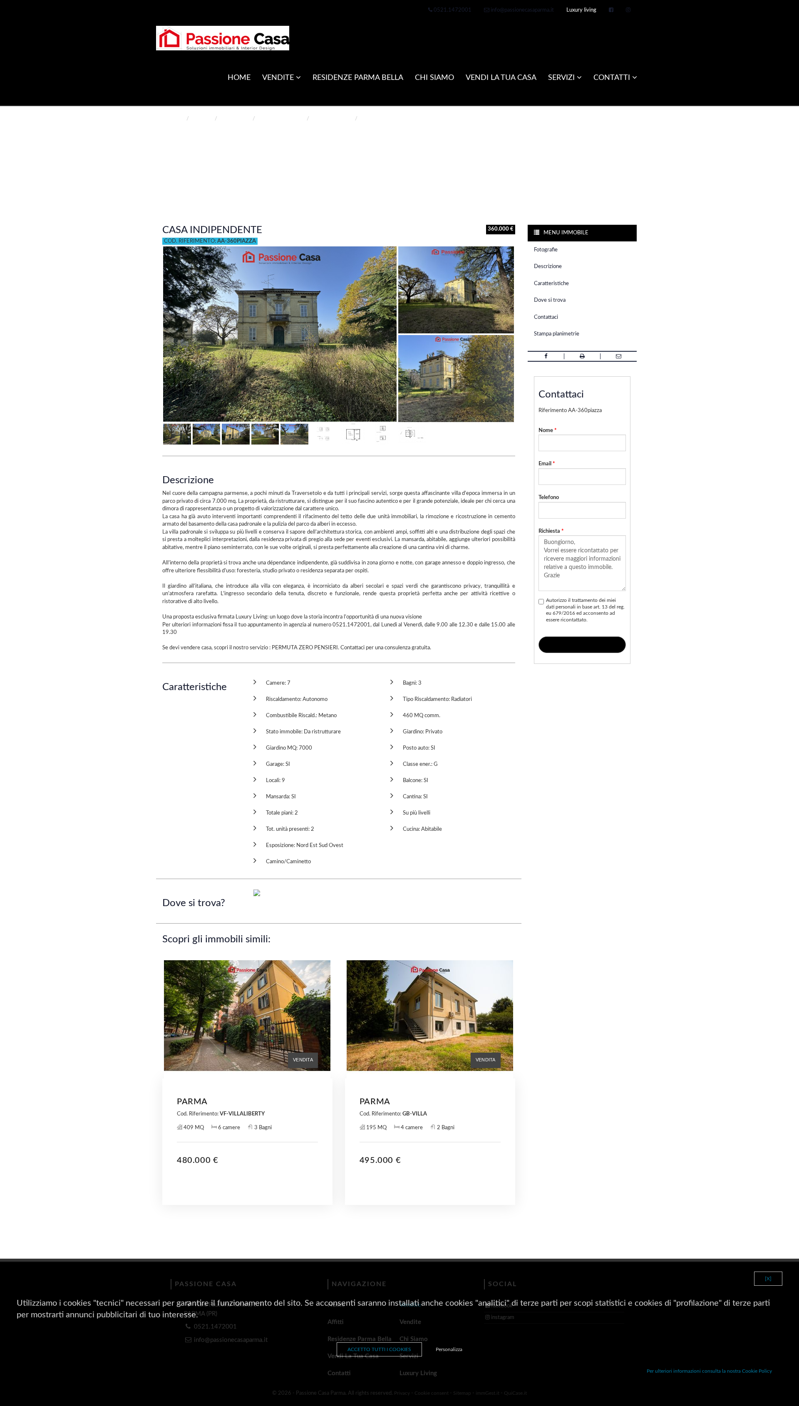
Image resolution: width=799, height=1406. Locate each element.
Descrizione (548, 266)
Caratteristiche (551, 283)
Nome (547, 430)
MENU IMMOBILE (565, 233)
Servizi (562, 78)
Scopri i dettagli (247, 1183)
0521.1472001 (451, 10)
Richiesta (551, 531)
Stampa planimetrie (556, 334)
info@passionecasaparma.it (521, 10)
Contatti (612, 78)
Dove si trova (550, 300)
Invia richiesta (582, 646)
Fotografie (546, 250)
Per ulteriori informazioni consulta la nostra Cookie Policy (709, 1371)
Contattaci (546, 317)
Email (546, 464)
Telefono (548, 497)
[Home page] (222, 38)
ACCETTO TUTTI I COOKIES (379, 1349)
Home (176, 119)
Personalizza (449, 1349)
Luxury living (581, 10)
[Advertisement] (338, 1240)
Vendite (279, 78)
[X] (768, 1278)
